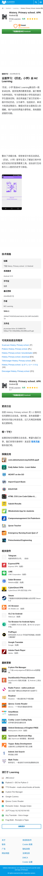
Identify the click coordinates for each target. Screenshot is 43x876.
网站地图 (5, 853)
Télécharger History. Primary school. (16, 361)
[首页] (3, 8)
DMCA (25, 858)
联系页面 (35, 442)
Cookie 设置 (27, 862)
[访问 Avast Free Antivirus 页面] (21, 26)
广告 (4, 849)
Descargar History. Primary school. (16, 371)
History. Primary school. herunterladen (17, 353)
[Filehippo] (8, 2)
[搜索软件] (36, 2)
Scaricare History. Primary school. (15, 345)
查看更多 (21, 826)
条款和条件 (27, 840)
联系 (4, 844)
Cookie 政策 (27, 844)
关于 (4, 840)
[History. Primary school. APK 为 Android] (4, 16)
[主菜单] (40, 2)
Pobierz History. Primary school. (15, 349)
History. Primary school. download (15, 357)
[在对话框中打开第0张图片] (12, 192)
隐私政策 (26, 849)
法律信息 (26, 853)
